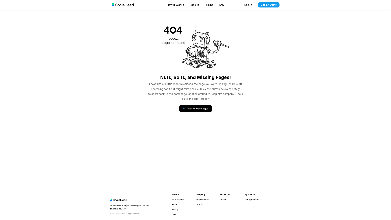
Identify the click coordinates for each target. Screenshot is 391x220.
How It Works (175, 4)
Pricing (209, 4)
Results (194, 4)
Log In (248, 4)
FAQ (221, 4)
